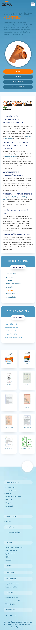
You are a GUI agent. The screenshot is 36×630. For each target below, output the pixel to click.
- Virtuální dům (10, 297)
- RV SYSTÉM (9, 287)
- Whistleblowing (9, 604)
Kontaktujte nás (18, 317)
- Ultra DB (8, 280)
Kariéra (8, 566)
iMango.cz (21, 627)
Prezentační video (18, 86)
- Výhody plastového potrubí (13, 547)
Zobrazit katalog (18, 81)
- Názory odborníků (10, 551)
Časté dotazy (18, 76)
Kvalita (8, 542)
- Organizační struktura (11, 584)
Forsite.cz (28, 624)
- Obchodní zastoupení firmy (13, 601)
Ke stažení (9, 527)
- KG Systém (9, 290)
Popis (18, 71)
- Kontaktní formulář (11, 598)
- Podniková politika (10, 587)
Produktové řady (12, 482)
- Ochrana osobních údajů (12, 532)
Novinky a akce (11, 516)
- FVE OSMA (8, 560)
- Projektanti (10, 294)
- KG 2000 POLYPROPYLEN (13, 284)
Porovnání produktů (18, 267)
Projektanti (10, 572)
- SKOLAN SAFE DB (10, 277)
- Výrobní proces (9, 554)
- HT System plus (11, 274)
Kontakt (9, 593)
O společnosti (11, 579)
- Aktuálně (7, 521)
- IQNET (6, 557)
